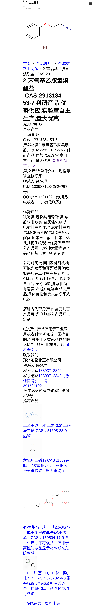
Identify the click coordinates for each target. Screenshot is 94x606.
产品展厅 (44, 63)
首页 (27, 63)
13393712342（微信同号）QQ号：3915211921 (46, 381)
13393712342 (50, 370)
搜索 (39, 8)
